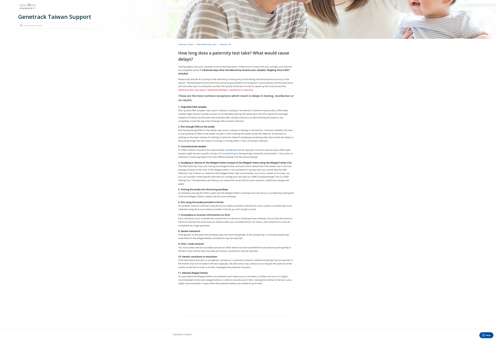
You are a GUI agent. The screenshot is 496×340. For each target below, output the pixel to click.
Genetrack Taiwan (185, 44)
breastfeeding (228, 153)
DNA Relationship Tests (206, 44)
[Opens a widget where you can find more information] (486, 335)
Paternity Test (225, 44)
